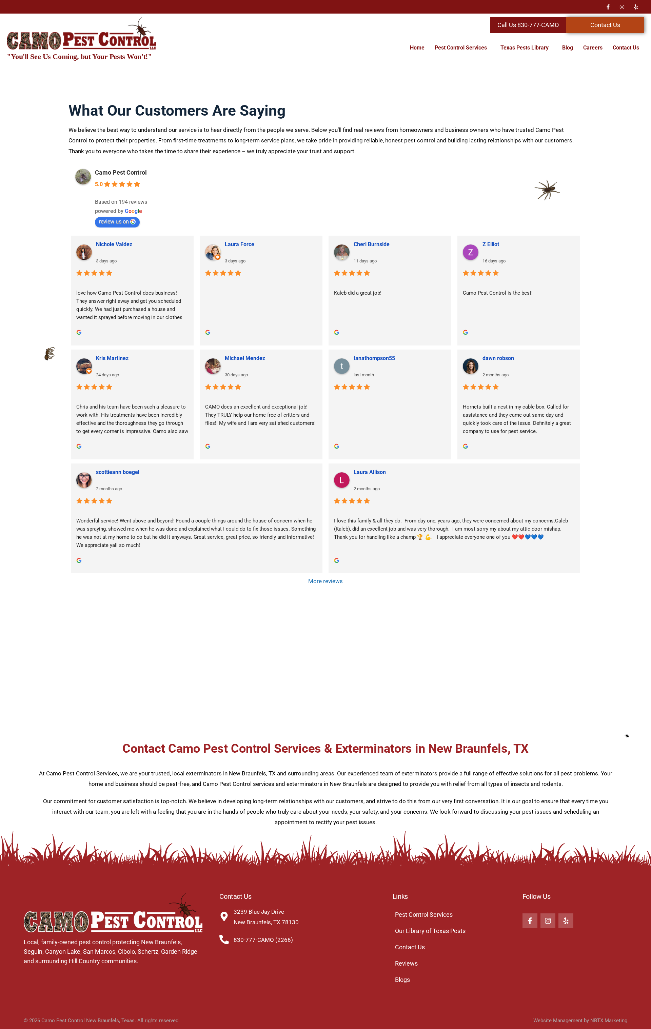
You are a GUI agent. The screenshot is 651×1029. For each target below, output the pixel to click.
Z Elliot (490, 244)
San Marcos (99, 951)
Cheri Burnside (372, 244)
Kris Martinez (112, 358)
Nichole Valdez (114, 244)
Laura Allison (370, 472)
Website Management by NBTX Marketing (580, 1020)
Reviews (406, 963)
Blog (567, 47)
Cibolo (126, 951)
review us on (114, 221)
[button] (462, 48)
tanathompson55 (374, 358)
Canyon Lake (62, 951)
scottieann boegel (117, 472)
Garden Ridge (179, 951)
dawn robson (498, 358)
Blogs (402, 979)
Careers (593, 47)
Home (417, 47)
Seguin (33, 951)
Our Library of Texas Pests (430, 930)
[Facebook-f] (608, 7)
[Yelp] (636, 7)
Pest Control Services (461, 47)
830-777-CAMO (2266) (263, 939)
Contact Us (626, 47)
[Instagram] (622, 7)
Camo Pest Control (121, 172)
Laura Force (239, 244)
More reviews (325, 581)
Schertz (148, 951)
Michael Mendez (245, 358)
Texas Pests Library (524, 47)
